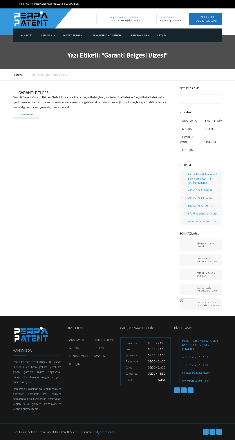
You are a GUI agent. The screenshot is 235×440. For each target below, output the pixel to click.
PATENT (209, 129)
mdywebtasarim (104, 432)
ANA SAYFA (189, 121)
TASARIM (210, 142)
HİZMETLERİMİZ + (72, 35)
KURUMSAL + (48, 35)
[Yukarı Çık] (215, 420)
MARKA (187, 129)
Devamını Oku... (26, 114)
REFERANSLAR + (140, 35)
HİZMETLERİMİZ (214, 121)
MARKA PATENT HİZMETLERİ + (107, 35)
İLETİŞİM (161, 35)
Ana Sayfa (26, 35)
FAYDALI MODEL (79, 356)
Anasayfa (18, 75)
